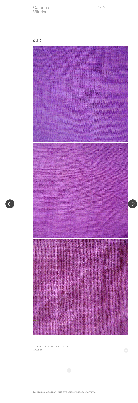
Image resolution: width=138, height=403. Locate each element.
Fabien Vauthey (75, 392)
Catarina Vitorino (41, 9)
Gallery (37, 349)
